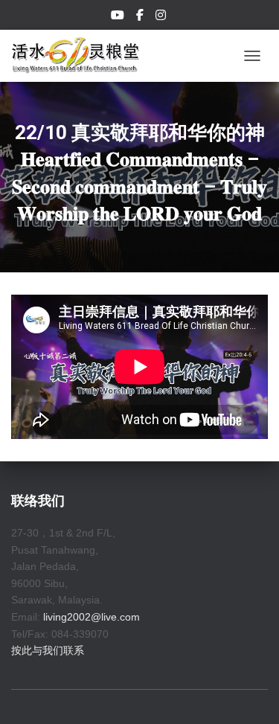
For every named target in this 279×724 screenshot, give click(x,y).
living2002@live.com (91, 617)
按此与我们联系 (47, 650)
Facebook (141, 17)
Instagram (161, 17)
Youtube (118, 17)
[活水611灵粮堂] (81, 55)
